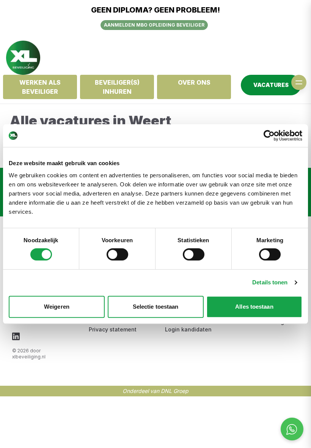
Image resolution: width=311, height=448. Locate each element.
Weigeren (56, 306)
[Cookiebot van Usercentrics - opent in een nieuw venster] (269, 135)
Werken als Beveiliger (40, 87)
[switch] (117, 254)
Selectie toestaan (156, 306)
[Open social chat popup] (292, 429)
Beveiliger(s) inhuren (117, 87)
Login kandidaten (188, 329)
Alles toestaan (254, 306)
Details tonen (269, 282)
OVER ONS (194, 82)
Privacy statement (113, 329)
